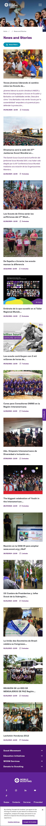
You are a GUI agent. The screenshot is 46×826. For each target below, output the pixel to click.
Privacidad (38, 802)
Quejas (6, 802)
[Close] (42, 809)
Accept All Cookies (29, 822)
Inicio (5, 31)
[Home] (11, 5)
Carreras (26, 802)
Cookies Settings (14, 822)
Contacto (16, 802)
